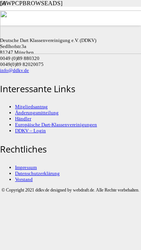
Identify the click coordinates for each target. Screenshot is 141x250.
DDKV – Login (30, 130)
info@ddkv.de (14, 70)
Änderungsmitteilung (37, 112)
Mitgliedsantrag (31, 106)
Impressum (26, 167)
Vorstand (24, 179)
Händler (23, 118)
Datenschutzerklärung (37, 173)
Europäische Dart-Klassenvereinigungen (56, 124)
